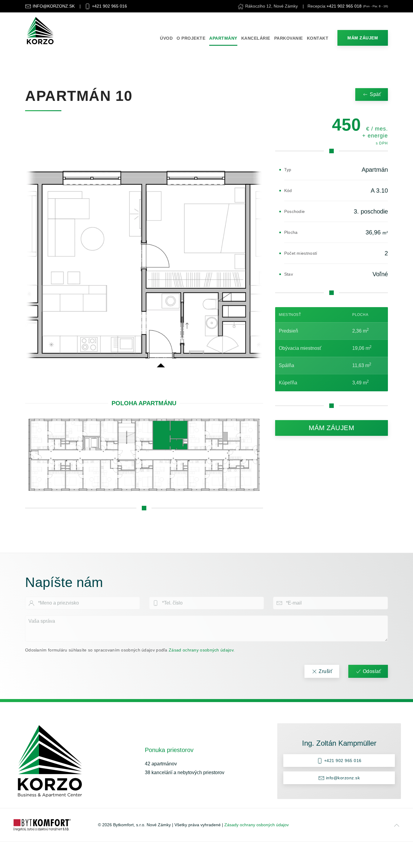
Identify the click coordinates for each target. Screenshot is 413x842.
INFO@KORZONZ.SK (54, 6)
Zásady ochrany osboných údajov (256, 824)
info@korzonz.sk (342, 777)
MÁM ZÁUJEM (362, 37)
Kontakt (318, 38)
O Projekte (191, 38)
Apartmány (223, 38)
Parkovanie (288, 38)
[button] (396, 825)
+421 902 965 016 (109, 6)
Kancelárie (255, 38)
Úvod (166, 38)
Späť (375, 94)
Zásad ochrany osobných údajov (201, 650)
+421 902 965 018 (344, 6)
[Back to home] (40, 30)
